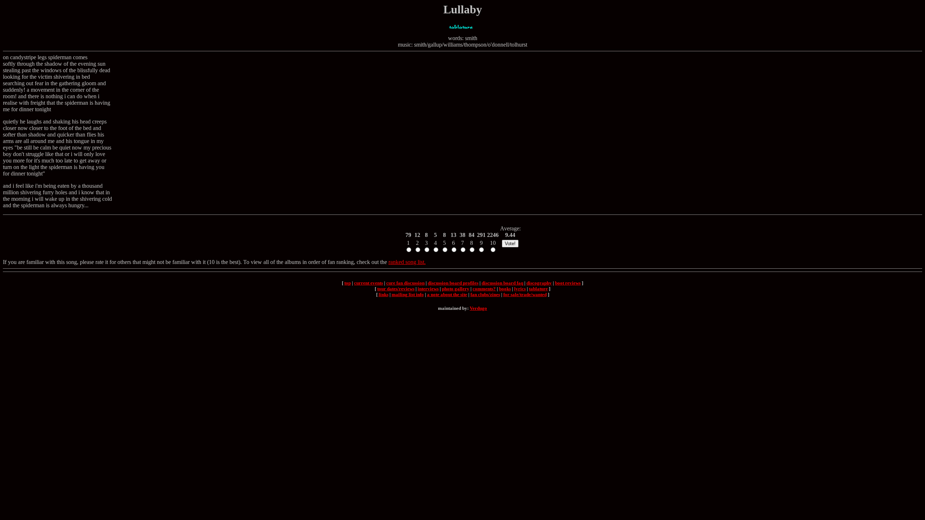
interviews (428, 288)
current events (368, 283)
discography (539, 283)
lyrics (520, 288)
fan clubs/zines (485, 294)
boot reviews (568, 283)
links (383, 294)
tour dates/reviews (395, 288)
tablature (538, 288)
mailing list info (408, 294)
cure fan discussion (405, 283)
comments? (484, 288)
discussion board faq (502, 283)
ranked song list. (407, 262)
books (505, 288)
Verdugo (478, 308)
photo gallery (455, 288)
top (347, 283)
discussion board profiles (453, 283)
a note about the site (447, 294)
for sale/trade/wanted (525, 294)
